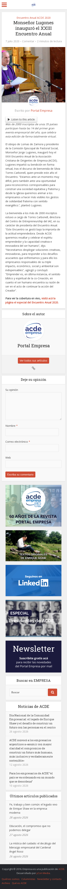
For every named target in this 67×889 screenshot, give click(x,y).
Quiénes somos (11, 879)
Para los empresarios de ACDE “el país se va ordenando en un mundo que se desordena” (32, 777)
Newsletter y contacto (49, 879)
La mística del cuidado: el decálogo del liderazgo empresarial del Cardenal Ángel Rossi (32, 847)
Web (8, 457)
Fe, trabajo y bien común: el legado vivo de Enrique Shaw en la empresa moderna (33, 808)
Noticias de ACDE (33, 706)
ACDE (61, 869)
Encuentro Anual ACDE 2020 (34, 17)
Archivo (6, 883)
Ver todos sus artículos (33, 360)
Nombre (11, 425)
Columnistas (28, 879)
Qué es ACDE (19, 883)
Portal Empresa (41, 111)
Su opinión (11, 390)
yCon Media (43, 873)
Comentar (28, 41)
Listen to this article (23, 119)
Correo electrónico (17, 441)
